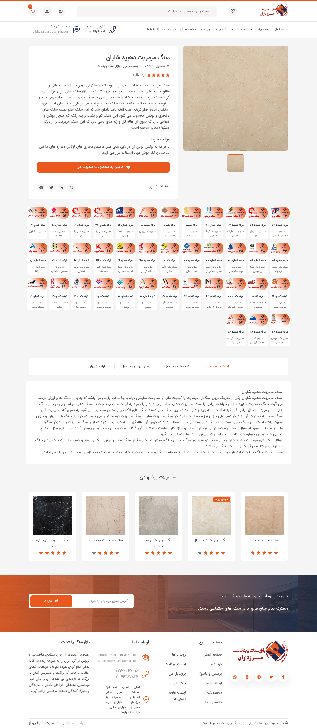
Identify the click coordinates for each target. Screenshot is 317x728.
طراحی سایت (75, 723)
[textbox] (145, 11)
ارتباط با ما (153, 29)
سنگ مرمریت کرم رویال (212, 530)
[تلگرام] (41, 188)
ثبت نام (180, 683)
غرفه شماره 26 (280, 225)
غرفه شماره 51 (59, 225)
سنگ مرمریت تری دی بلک (52, 530)
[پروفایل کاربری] (47, 11)
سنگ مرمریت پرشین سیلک (158, 530)
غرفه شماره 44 (103, 260)
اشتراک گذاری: (159, 187)
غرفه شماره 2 (81, 296)
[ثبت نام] (60, 11)
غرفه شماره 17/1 (37, 260)
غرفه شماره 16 (279, 296)
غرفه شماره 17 (147, 296)
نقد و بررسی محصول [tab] (136, 366)
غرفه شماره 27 (170, 296)
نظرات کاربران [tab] (97, 366)
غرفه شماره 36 (280, 260)
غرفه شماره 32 (192, 260)
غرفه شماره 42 (192, 296)
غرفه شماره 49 (59, 296)
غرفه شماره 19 (81, 225)
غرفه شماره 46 (214, 296)
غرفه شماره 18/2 (169, 260)
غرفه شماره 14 (125, 225)
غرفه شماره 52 (236, 332)
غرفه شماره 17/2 (258, 296)
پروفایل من (177, 674)
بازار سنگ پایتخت (108, 66)
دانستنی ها (220, 29)
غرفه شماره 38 (258, 260)
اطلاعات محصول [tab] (217, 366)
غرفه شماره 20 (235, 296)
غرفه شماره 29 (258, 225)
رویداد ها (205, 29)
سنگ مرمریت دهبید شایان (138, 58)
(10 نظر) (139, 75)
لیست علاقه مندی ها (177, 696)
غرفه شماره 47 (37, 225)
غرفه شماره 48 (147, 225)
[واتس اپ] (71, 188)
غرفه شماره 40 (81, 260)
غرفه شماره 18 (125, 296)
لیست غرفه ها (262, 29)
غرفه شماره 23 (236, 225)
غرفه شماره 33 (214, 260)
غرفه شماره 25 (258, 332)
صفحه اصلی (281, 29)
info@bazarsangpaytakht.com (49, 31)
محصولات (240, 29)
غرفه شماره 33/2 (169, 225)
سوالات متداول (188, 29)
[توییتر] (51, 188)
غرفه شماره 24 (280, 332)
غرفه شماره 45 (147, 260)
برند (135, 66)
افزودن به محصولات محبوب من (101, 167)
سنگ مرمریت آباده (264, 530)
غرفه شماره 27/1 (103, 296)
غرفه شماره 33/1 (191, 225)
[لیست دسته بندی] (232, 11)
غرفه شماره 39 (59, 260)
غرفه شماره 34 (103, 225)
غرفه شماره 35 (236, 260)
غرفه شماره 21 (37, 296)
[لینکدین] (61, 188)
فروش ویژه (221, 499)
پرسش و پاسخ (210, 674)
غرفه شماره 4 (125, 260)
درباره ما (171, 29)
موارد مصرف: (160, 140)
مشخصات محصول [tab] (178, 366)
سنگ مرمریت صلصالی (105, 530)
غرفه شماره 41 (213, 225)
